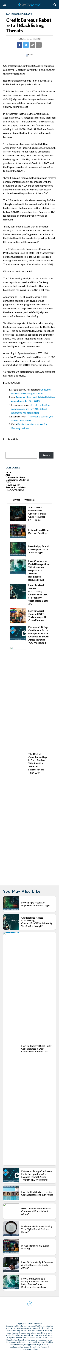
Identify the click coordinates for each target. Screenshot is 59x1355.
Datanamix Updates (17, 479)
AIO (8, 474)
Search (46, 455)
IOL (20, 296)
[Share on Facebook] (19, 45)
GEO (8, 482)
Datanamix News (15, 477)
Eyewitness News (27, 353)
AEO (8, 472)
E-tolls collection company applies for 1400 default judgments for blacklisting (30, 408)
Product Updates (16, 487)
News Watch (13, 484)
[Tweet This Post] (26, 45)
